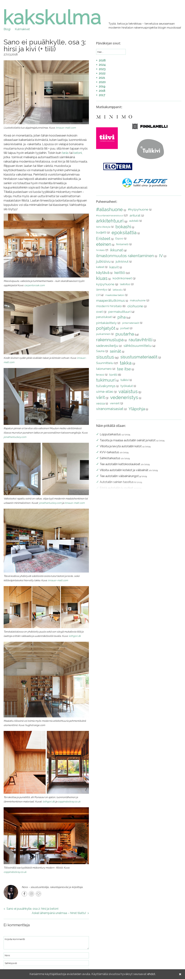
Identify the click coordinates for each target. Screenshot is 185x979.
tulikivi (125, 380)
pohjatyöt (105, 328)
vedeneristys (124, 397)
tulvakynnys (105, 386)
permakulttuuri (119, 311)
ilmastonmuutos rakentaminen (125, 255)
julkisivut (122, 261)
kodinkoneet (122, 278)
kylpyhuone (105, 284)
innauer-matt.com (66, 127)
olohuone (135, 306)
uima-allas (104, 391)
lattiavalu (118, 289)
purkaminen (103, 333)
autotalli (134, 220)
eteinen (103, 244)
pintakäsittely (106, 323)
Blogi (7, 29)
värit (100, 397)
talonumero (104, 369)
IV (161, 255)
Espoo (119, 238)
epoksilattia (124, 232)
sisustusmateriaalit (139, 356)
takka (126, 363)
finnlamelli (122, 244)
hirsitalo (100, 250)
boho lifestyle (103, 227)
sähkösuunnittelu (138, 346)
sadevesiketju (107, 346)
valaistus (128, 391)
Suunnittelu (104, 363)
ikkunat (116, 250)
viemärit (114, 403)
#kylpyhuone (138, 209)
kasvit (114, 267)
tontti (113, 374)
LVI (98, 294)
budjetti (101, 232)
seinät (115, 351)
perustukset (104, 317)
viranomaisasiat (109, 408)
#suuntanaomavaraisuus (109, 215)
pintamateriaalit (130, 323)
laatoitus (125, 284)
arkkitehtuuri (110, 221)
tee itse (124, 369)
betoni (77, 153)
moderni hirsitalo (109, 306)
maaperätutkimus (110, 300)
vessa (100, 403)
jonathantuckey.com (15, 437)
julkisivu (103, 261)
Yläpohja (137, 408)
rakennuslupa (110, 339)
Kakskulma (52, 17)
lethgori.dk (75, 635)
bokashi (123, 226)
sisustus (105, 357)
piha (121, 317)
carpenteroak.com (34, 285)
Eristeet (103, 238)
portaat (124, 328)
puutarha (124, 334)
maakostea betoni (114, 295)
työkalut (127, 386)
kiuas (101, 278)
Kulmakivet (22, 29)
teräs (65, 153)
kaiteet (100, 266)
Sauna (100, 351)
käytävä (102, 272)
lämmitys (101, 289)
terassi (100, 374)
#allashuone (109, 209)
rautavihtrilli (140, 339)
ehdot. (151, 974)
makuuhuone (138, 300)
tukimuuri (105, 380)
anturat (135, 215)
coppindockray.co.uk (69, 801)
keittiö (119, 272)
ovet (99, 311)
